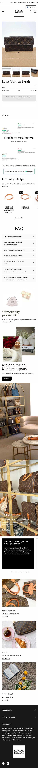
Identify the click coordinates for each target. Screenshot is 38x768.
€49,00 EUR (9, 213)
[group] (19, 553)
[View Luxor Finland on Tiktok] (7, 763)
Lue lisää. (5, 700)
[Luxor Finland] (19, 12)
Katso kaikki (19, 218)
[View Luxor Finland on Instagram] (3, 763)
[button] (30, 11)
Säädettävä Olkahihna (25, 207)
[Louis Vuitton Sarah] (6, 72)
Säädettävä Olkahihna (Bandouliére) (9, 208)
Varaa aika (5, 529)
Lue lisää (5, 616)
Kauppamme (7, 710)
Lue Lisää (7, 378)
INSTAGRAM (6, 658)
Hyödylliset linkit (8, 717)
